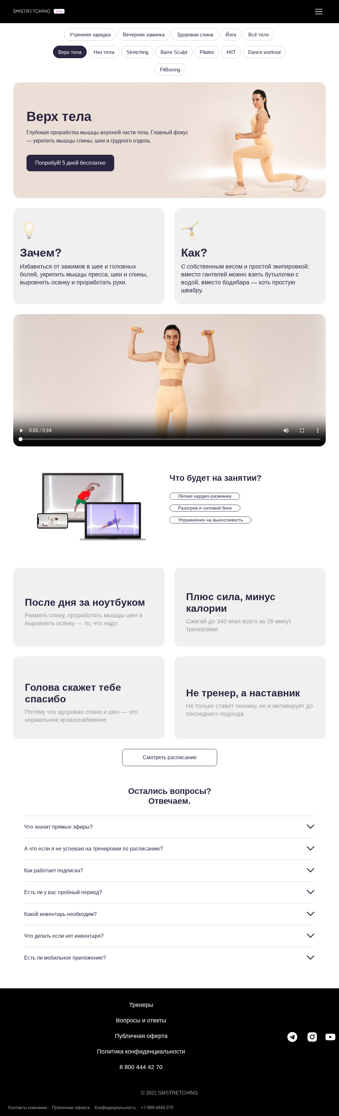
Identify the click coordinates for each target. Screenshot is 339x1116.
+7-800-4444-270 (157, 1107)
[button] (70, 163)
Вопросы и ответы (141, 1020)
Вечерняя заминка (144, 34)
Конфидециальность (115, 1107)
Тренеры (141, 1005)
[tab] (169, 827)
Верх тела (69, 52)
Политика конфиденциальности (141, 1051)
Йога (230, 34)
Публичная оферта (141, 1036)
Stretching (137, 52)
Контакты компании (27, 1107)
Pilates (207, 52)
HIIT (231, 52)
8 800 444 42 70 (141, 1067)
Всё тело (258, 34)
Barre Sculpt (174, 52)
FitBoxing (170, 69)
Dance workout (264, 52)
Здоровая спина (195, 34)
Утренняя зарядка (90, 34)
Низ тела (104, 52)
